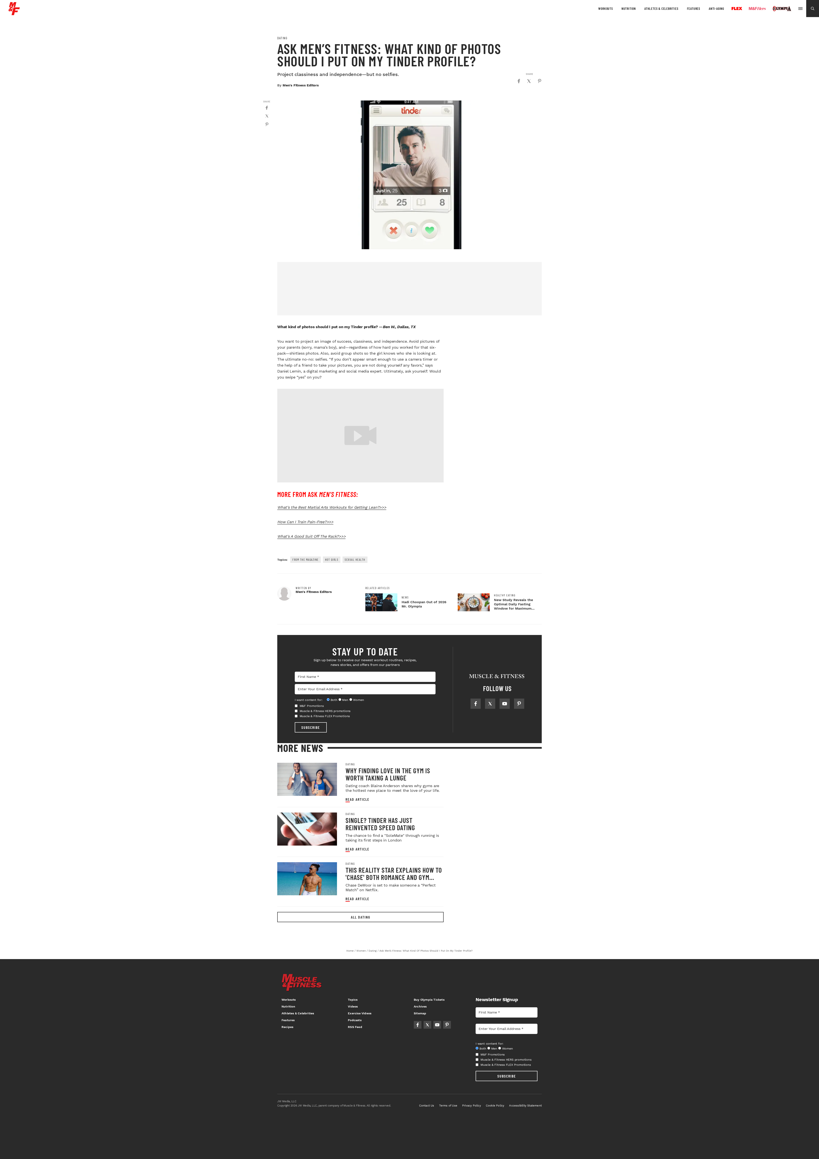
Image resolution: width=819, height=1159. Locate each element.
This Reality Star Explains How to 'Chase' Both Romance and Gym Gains (394, 877)
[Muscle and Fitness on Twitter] (490, 704)
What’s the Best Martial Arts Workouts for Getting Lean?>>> (331, 507)
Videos (353, 1006)
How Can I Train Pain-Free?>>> (305, 522)
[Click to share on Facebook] (518, 81)
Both (334, 700)
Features (693, 8)
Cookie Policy (495, 1105)
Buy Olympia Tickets (429, 999)
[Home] (14, 13)
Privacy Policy (471, 1105)
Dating (282, 38)
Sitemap (420, 1013)
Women (358, 700)
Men (345, 700)
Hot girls (331, 559)
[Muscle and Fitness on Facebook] (475, 704)
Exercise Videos (359, 1013)
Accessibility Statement (525, 1105)
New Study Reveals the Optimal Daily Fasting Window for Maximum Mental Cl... (513, 606)
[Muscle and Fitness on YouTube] (505, 704)
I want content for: (308, 700)
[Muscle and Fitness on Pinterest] (519, 704)
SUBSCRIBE (310, 727)
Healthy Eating (504, 595)
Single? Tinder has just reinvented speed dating (380, 823)
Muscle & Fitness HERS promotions (325, 711)
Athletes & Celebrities (661, 8)
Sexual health (355, 559)
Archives (420, 1006)
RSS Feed (355, 1027)
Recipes (287, 1027)
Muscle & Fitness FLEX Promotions (325, 716)
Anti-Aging (716, 8)
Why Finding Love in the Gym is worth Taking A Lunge (388, 774)
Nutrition (629, 8)
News (405, 597)
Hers (757, 9)
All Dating (360, 917)
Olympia (781, 8)
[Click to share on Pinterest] (539, 81)
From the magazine (305, 559)
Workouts (605, 8)
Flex (736, 9)
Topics (352, 999)
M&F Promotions (312, 706)
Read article (357, 799)
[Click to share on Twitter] (529, 81)
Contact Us (426, 1105)
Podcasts (355, 1020)
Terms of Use (448, 1105)
